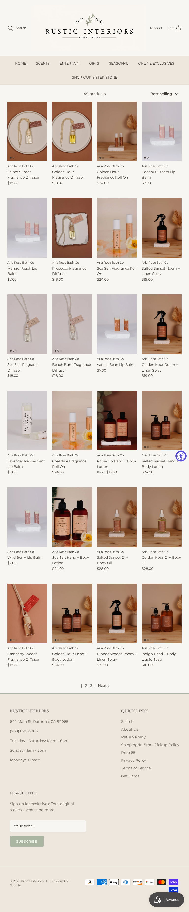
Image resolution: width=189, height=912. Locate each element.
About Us (129, 729)
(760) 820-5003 (24, 731)
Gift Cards (130, 776)
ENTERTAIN (69, 63)
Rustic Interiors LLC (35, 881)
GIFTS (94, 63)
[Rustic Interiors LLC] (89, 28)
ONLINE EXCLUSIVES (156, 63)
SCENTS (43, 63)
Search (127, 721)
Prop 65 (128, 752)
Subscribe (26, 841)
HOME (20, 63)
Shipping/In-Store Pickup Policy (150, 745)
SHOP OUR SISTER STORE (94, 77)
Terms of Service (136, 768)
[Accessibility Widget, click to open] (181, 456)
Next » (103, 685)
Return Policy (133, 737)
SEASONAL (118, 63)
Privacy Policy (133, 760)
